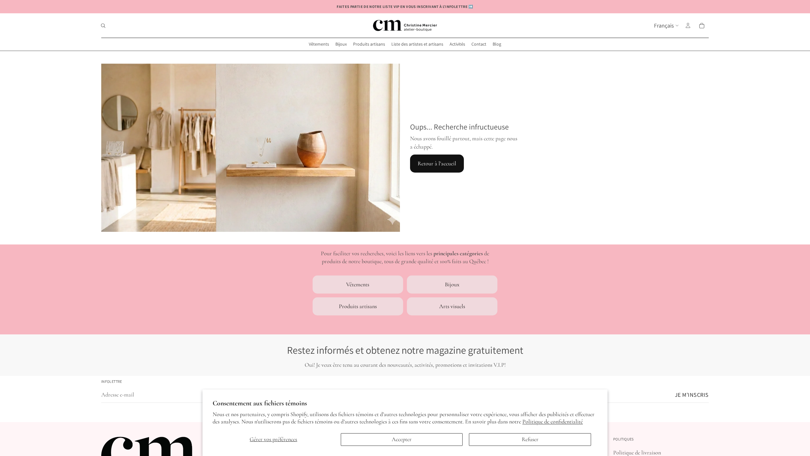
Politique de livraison (637, 452)
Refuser (530, 439)
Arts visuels (452, 306)
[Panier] (702, 26)
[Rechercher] (103, 26)
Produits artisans (358, 306)
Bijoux (452, 284)
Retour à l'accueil (437, 163)
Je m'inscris (692, 394)
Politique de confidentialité (552, 421)
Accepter (402, 439)
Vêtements (357, 284)
